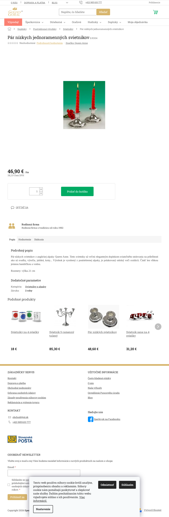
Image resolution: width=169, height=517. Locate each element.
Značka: (77, 43)
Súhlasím (127, 484)
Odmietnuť (107, 484)
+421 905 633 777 (22, 422)
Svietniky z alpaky (35, 286)
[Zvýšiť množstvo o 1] (41, 189)
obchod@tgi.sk (20, 417)
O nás (14, 2)
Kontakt (12, 378)
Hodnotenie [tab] (24, 239)
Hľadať (103, 12)
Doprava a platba (34, 2)
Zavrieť (30, 207)
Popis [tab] (12, 239)
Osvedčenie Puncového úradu (104, 392)
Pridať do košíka (77, 191)
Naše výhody (95, 387)
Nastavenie (43, 509)
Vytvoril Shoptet (152, 510)
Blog (54, 2)
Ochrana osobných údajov (22, 392)
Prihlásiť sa (17, 497)
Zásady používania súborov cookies (27, 397)
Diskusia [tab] (39, 239)
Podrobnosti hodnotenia (50, 43)
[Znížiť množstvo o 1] (41, 193)
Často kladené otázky (99, 378)
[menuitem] (13, 22)
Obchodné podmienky (19, 387)
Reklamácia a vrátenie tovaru (23, 402)
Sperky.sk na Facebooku (107, 419)
